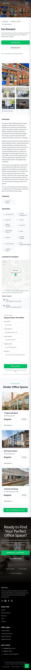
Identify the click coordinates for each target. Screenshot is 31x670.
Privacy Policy (5, 666)
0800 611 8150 (7, 651)
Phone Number (8, 336)
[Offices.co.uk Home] (7, 3)
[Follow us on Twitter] (2, 601)
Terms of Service (15, 666)
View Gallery (15, 47)
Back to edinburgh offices (15, 510)
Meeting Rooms (6, 639)
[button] (15, 274)
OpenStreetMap (15, 290)
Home (3, 610)
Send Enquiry (15, 366)
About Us (4, 616)
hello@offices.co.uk (9, 648)
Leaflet (8, 290)
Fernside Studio (22, 664)
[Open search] (27, 666)
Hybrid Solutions (6, 636)
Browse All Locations (15, 553)
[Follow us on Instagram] (12, 601)
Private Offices (5, 631)
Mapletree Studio (14, 664)
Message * (7, 351)
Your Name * (7, 321)
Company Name (8, 344)
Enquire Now (15, 42)
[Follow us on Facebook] (9, 601)
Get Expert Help (15, 558)
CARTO (27, 290)
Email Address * (8, 329)
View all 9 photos (8, 111)
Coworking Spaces (6, 633)
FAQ (2, 618)
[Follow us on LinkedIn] (5, 601)
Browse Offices (5, 613)
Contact (3, 621)
